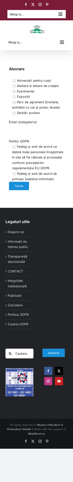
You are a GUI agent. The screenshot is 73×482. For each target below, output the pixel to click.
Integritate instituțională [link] (17, 283)
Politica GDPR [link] (18, 315)
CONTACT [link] (15, 271)
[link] (25, 4)
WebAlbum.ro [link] (36, 433)
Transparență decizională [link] (17, 259)
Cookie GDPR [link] (18, 324)
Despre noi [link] (16, 232)
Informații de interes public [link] (18, 244)
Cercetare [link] (15, 305)
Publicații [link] (14, 296)
